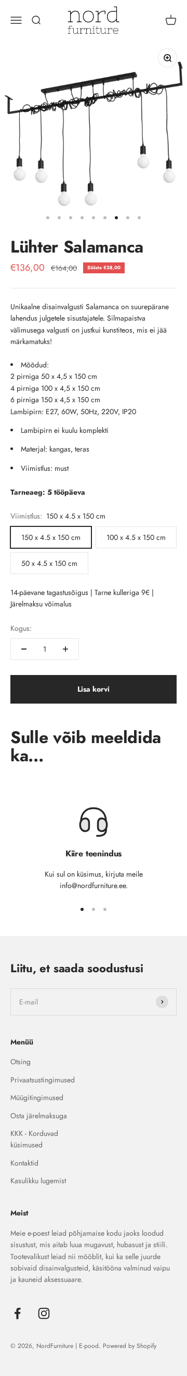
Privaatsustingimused (42, 1080)
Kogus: (21, 628)
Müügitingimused (36, 1097)
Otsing (20, 1061)
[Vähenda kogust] (24, 649)
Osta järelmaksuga (38, 1115)
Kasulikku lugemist (38, 1180)
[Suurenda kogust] (65, 649)
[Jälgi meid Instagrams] (44, 1313)
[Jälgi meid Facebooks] (17, 1313)
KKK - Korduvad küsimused (34, 1139)
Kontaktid (24, 1163)
